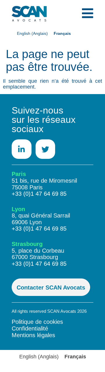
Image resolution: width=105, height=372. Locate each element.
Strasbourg (27, 244)
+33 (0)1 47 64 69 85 (39, 194)
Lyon (18, 209)
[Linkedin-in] (22, 149)
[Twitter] (45, 149)
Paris (19, 174)
